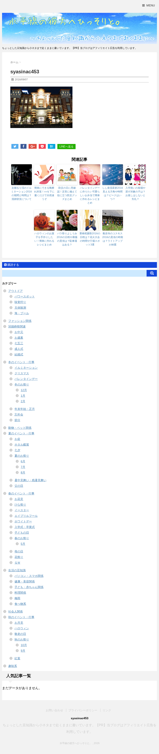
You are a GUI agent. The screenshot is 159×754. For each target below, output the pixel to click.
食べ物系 (20, 603)
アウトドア (15, 290)
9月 (23, 650)
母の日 (18, 551)
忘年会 (18, 414)
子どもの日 (21, 532)
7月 (23, 467)
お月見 (18, 622)
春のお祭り (21, 538)
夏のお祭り (21, 455)
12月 (24, 390)
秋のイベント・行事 (21, 617)
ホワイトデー (23, 521)
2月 (23, 401)
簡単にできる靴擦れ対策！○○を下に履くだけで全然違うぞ (44, 193)
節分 (17, 420)
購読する (13, 264)
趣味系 (12, 666)
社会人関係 (15, 611)
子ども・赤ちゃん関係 (28, 587)
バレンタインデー (26, 379)
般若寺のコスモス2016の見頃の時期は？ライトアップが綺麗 (112, 239)
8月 (23, 472)
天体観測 (20, 307)
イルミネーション (26, 367)
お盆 (17, 439)
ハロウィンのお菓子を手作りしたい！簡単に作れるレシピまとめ (44, 239)
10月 (24, 645)
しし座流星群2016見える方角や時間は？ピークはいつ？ (112, 193)
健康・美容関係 (24, 581)
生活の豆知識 (17, 570)
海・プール (21, 313)
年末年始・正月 (24, 409)
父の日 (18, 485)
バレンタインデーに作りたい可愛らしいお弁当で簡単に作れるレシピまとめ (90, 195)
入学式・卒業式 (24, 527)
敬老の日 (20, 634)
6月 (23, 461)
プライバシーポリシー (82, 710)
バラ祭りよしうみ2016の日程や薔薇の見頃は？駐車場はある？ (67, 239)
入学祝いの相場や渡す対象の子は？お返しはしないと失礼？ (135, 193)
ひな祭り (20, 504)
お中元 (18, 332)
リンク (106, 710)
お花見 (18, 499)
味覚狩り (20, 302)
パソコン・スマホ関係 (28, 576)
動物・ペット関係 (19, 427)
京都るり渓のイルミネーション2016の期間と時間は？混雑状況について (21, 193)
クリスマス (21, 373)
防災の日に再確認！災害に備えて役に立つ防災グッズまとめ (67, 193)
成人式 (18, 348)
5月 (23, 543)
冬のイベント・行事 (21, 362)
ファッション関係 (19, 321)
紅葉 (17, 658)
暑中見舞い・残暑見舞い (30, 480)
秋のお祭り (21, 639)
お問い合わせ (54, 710)
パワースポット (24, 296)
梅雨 (17, 598)
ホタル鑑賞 (21, 444)
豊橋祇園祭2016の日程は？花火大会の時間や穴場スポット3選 (90, 239)
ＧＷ (17, 562)
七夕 (17, 450)
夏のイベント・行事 (21, 433)
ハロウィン (21, 628)
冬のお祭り (21, 384)
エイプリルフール (26, 515)
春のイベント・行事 (21, 493)
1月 (23, 395)
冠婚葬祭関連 (17, 326)
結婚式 (18, 354)
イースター (21, 510)
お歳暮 (18, 337)
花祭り (18, 557)
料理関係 (20, 592)
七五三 (18, 343)
